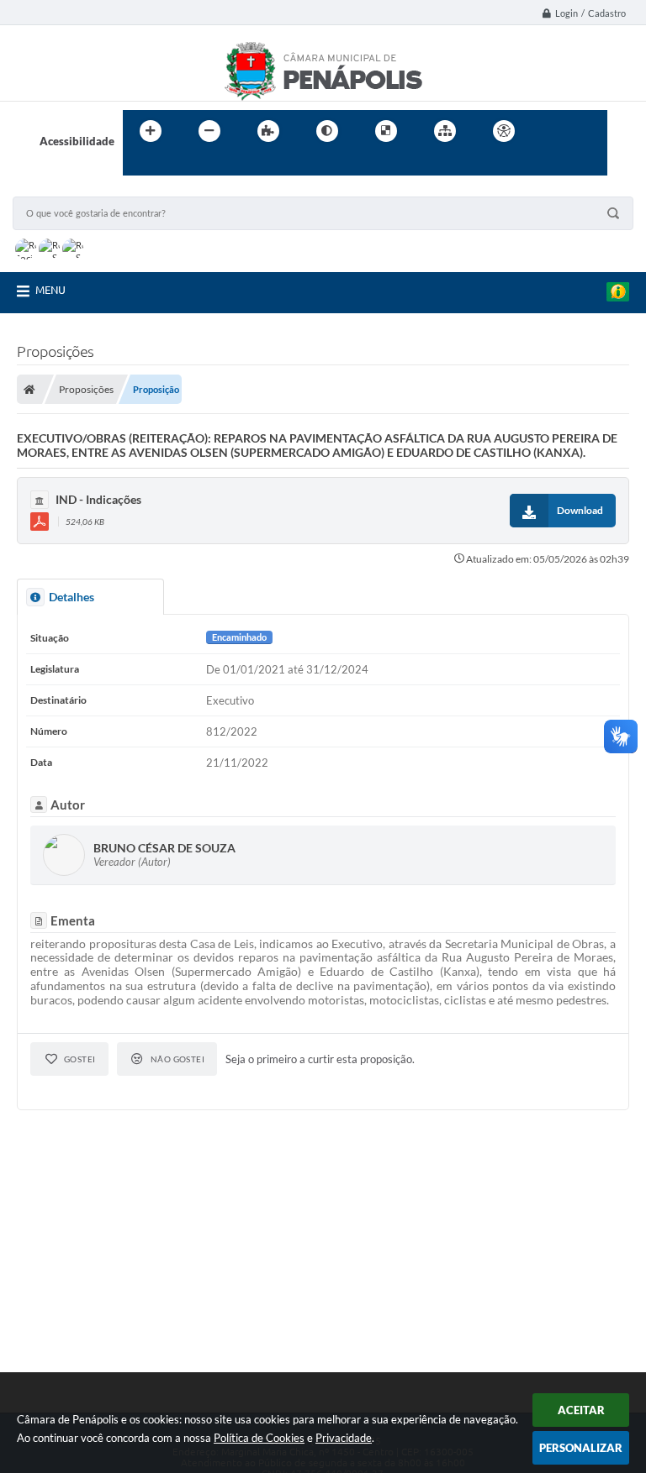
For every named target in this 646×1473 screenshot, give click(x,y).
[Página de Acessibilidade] (504, 131)
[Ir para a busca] (139, 165)
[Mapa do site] (445, 131)
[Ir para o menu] (589, 131)
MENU (50, 290)
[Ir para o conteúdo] (552, 131)
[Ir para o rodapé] (176, 165)
